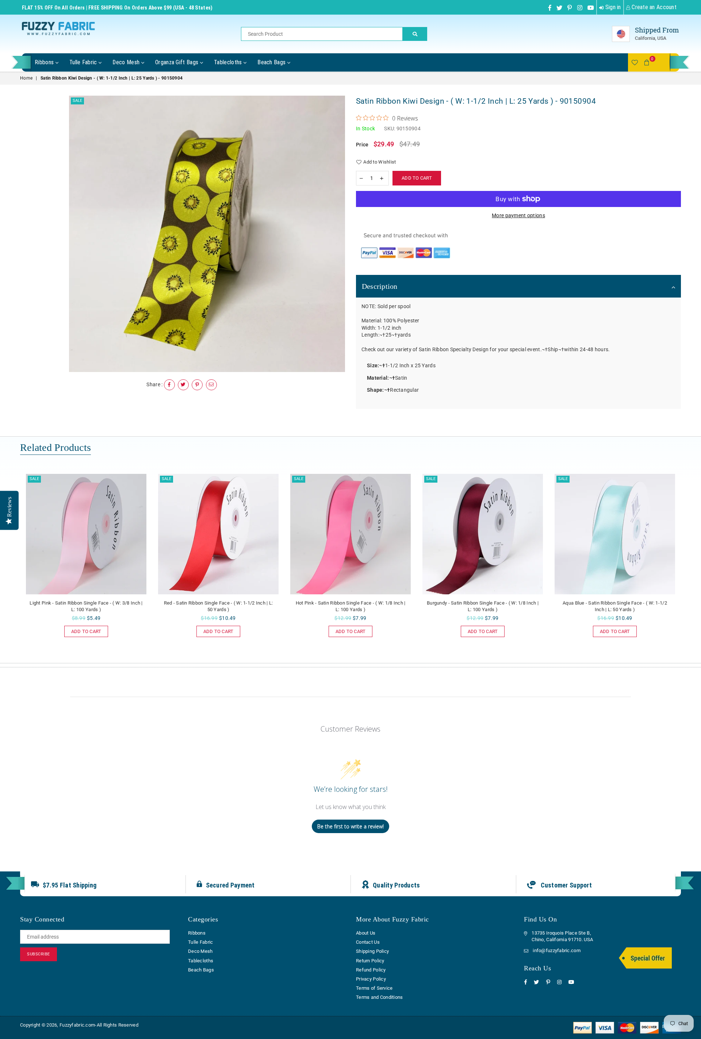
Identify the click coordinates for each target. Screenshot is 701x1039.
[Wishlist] (634, 62)
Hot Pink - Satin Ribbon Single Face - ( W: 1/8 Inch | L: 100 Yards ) (351, 606)
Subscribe (38, 954)
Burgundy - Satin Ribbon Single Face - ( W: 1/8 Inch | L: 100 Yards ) (483, 606)
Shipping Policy (372, 951)
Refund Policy (371, 970)
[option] (207, 234)
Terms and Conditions (379, 997)
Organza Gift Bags (177, 62)
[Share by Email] (211, 384)
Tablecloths (229, 62)
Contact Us (368, 942)
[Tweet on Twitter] (183, 384)
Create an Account (653, 7)
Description (380, 286)
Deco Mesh (126, 62)
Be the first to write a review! (350, 826)
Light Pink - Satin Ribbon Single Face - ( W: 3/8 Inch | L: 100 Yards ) (86, 606)
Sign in (612, 7)
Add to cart (82, 630)
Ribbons (45, 62)
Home (26, 78)
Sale (77, 100)
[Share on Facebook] (169, 384)
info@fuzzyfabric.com (557, 950)
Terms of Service (374, 988)
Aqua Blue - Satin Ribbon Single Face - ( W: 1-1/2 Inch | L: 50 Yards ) (615, 606)
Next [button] (689, 564)
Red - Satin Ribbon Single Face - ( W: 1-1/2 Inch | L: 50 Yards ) (218, 606)
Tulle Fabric (84, 62)
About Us (365, 933)
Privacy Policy (371, 979)
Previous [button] (11, 564)
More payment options (518, 215)
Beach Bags (272, 62)
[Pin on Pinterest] (197, 384)
